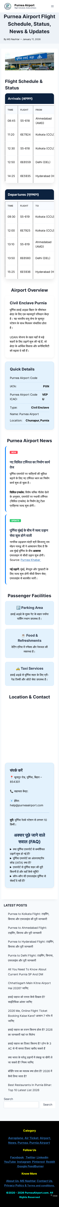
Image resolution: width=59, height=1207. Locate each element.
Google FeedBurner (30, 1166)
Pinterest (38, 1161)
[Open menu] (52, 6)
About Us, (12, 1181)
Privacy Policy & (29, 1185)
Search (8, 1099)
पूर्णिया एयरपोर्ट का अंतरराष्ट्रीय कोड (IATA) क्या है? (27, 860)
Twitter (30, 1157)
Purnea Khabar (31, 560)
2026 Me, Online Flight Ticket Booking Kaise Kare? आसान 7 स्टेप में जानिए (30, 1016)
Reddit (50, 1161)
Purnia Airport (39, 1143)
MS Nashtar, (28, 1181)
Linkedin (42, 1157)
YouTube (10, 1161)
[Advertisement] (29, 1202)
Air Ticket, (32, 1138)
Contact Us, (45, 1181)
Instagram (24, 1161)
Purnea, (23, 1143)
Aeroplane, (16, 1138)
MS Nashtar (13, 39)
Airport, (45, 1138)
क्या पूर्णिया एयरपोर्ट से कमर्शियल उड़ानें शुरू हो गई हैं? (27, 851)
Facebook (17, 1157)
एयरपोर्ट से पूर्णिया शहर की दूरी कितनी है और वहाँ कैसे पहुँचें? (26, 869)
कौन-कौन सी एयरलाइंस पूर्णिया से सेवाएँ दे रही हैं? (28, 878)
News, (12, 1143)
